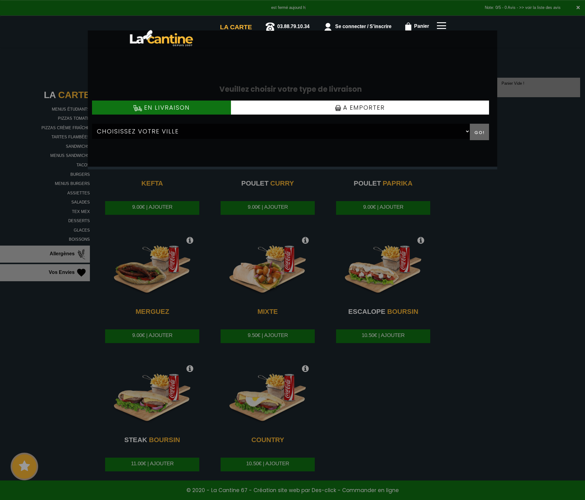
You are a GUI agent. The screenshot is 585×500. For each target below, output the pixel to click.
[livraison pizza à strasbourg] (161, 24)
